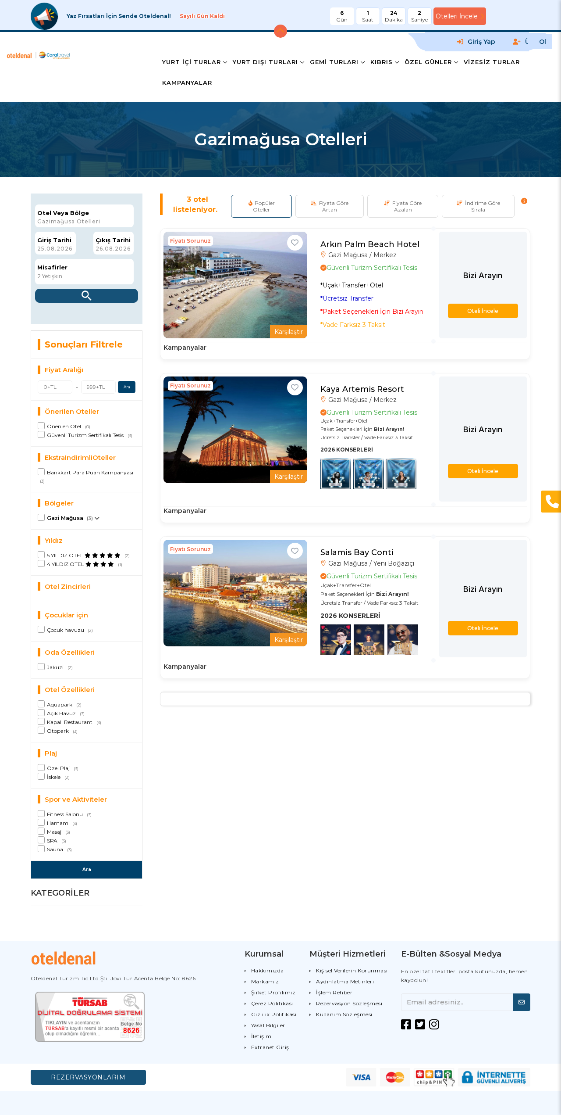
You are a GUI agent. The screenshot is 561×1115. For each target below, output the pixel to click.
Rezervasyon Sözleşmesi (349, 1003)
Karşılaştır (288, 332)
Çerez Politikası (272, 1003)
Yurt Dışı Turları (265, 61)
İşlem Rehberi (335, 992)
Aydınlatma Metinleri (345, 981)
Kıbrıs (381, 61)
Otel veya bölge (63, 213)
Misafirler (52, 267)
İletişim (261, 1036)
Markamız (265, 981)
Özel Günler (428, 61)
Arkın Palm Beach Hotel (369, 244)
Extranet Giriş (270, 1047)
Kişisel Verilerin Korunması (352, 970)
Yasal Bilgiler (268, 1025)
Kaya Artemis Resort (362, 389)
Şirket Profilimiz (273, 992)
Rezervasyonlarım (88, 1077)
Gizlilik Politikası (274, 1014)
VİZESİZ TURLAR (492, 61)
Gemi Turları (334, 61)
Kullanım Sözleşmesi (344, 1014)
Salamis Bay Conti (357, 552)
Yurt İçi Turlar (191, 61)
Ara (127, 386)
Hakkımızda (267, 970)
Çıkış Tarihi (113, 240)
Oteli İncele (482, 311)
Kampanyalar (187, 82)
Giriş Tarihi (54, 240)
